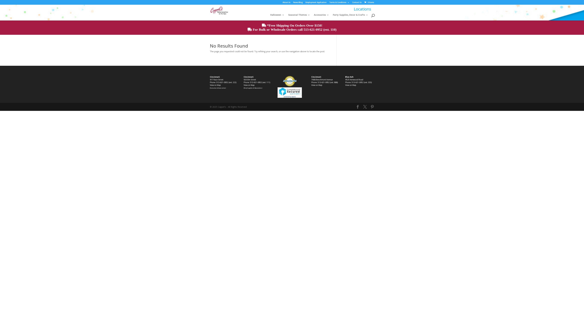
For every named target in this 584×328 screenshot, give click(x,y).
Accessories (320, 15)
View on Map (215, 85)
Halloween (275, 15)
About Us (286, 3)
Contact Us (357, 3)
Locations (362, 9)
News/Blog (298, 3)
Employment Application (316, 3)
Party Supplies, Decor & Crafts (349, 15)
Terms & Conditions (337, 3)
